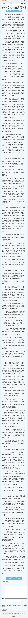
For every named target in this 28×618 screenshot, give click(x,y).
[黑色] (21, 3)
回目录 (14, 10)
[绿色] (24, 3)
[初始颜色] (15, 3)
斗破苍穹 (10, 613)
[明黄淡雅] (8, 3)
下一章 (18, 10)
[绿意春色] (13, 3)
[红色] (22, 3)
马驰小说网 (4, 1)
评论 (3, 598)
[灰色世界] (9, 3)
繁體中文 (25, 0)
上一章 (9, 10)
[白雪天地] (12, 3)
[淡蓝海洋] (6, 3)
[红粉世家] (11, 3)
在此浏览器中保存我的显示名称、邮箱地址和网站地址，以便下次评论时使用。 (14, 606)
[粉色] (25, 3)
